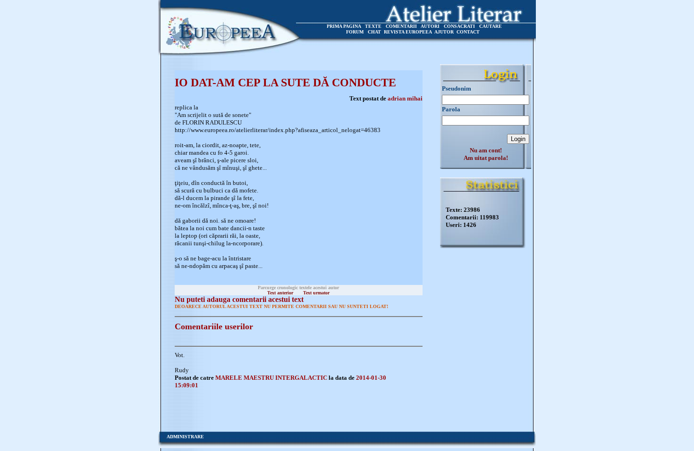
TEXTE (373, 26)
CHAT (374, 31)
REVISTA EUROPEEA (408, 31)
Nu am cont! (486, 150)
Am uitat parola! (486, 157)
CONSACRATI (459, 26)
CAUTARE (490, 26)
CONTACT (468, 31)
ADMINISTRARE (185, 436)
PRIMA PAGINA (344, 26)
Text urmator (316, 292)
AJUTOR (444, 31)
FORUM (355, 31)
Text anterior (280, 292)
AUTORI (430, 26)
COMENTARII (401, 26)
